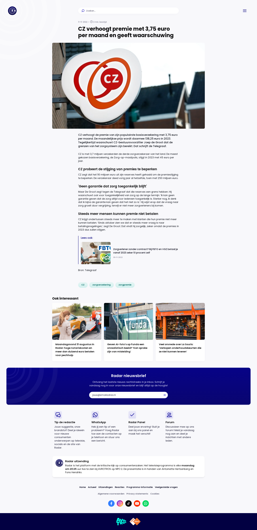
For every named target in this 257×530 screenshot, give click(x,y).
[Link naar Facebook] (111, 503)
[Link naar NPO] (135, 521)
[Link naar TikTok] (128, 503)
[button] (244, 10)
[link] (83, 285)
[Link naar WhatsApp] (145, 503)
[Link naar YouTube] (137, 503)
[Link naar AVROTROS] (121, 521)
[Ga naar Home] (12, 10)
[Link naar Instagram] (120, 503)
